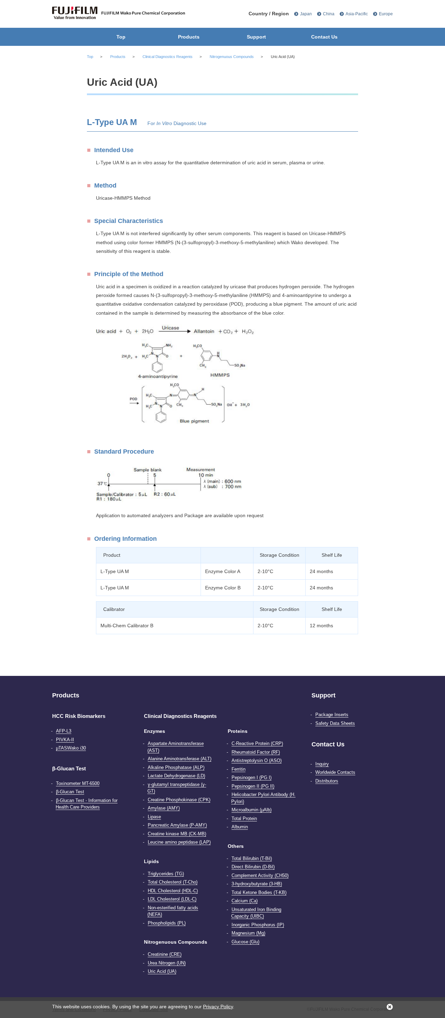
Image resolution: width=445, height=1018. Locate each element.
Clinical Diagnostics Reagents (168, 57)
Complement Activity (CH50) (260, 875)
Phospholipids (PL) (167, 923)
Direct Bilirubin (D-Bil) (253, 866)
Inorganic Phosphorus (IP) (258, 924)
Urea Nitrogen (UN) (167, 963)
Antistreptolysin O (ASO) (257, 760)
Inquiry (322, 764)
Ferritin (238, 769)
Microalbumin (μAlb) (252, 809)
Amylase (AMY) (164, 808)
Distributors (326, 781)
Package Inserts (331, 714)
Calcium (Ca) (245, 900)
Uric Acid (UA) (162, 971)
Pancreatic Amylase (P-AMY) (177, 825)
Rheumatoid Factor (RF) (256, 752)
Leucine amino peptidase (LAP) (179, 842)
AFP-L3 (63, 731)
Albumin (240, 826)
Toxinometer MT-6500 (77, 783)
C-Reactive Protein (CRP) (257, 743)
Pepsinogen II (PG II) (253, 786)
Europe (386, 13)
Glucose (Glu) (245, 941)
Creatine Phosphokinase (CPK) (179, 799)
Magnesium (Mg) (248, 933)
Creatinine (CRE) (164, 954)
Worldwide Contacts (335, 772)
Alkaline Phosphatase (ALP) (176, 767)
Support (256, 37)
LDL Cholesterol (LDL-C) (172, 899)
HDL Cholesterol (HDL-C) (173, 890)
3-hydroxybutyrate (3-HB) (257, 883)
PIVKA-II (65, 739)
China (328, 13)
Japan (306, 13)
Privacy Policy (218, 1006)
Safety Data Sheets (335, 723)
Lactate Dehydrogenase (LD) (176, 775)
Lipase (154, 816)
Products (189, 37)
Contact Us (324, 37)
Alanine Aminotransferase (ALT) (179, 758)
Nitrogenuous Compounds (232, 57)
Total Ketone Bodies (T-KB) (259, 892)
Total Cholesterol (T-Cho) (172, 882)
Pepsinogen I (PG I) (252, 777)
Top (121, 37)
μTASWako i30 (71, 748)
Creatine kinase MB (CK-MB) (177, 833)
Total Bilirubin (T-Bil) (252, 858)
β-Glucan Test (69, 768)
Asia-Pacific (357, 13)
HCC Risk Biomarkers (78, 716)
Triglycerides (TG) (166, 873)
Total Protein (244, 818)
